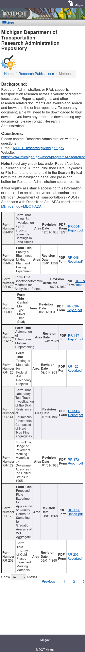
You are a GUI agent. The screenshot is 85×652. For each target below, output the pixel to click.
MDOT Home (45, 649)
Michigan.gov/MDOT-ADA (21, 206)
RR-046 (7, 263)
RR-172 (7, 465)
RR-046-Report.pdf (75, 259)
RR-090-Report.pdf (74, 308)
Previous (49, 581)
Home (9, 73)
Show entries (19, 576)
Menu (10, 22)
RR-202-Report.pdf (75, 556)
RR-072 (7, 286)
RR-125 (7, 372)
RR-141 (7, 416)
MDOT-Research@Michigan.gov (38, 147)
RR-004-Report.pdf (75, 228)
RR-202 (7, 560)
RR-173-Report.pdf (75, 511)
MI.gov (79, 5)
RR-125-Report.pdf (75, 368)
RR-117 (7, 341)
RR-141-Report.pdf (75, 412)
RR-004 (7, 232)
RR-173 (7, 515)
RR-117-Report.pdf (75, 337)
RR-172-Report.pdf (75, 461)
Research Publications (36, 73)
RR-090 (7, 311)
